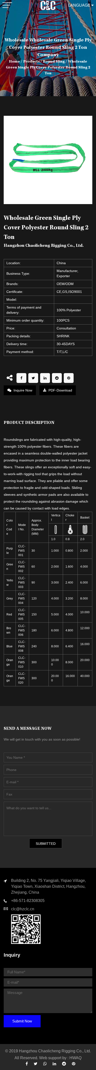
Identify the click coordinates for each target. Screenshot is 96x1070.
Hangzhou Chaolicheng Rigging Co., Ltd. (55, 1051)
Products (31, 62)
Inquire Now (22, 390)
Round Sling (54, 62)
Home (14, 62)
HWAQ (75, 1058)
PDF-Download (60, 390)
